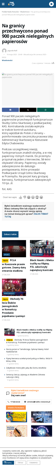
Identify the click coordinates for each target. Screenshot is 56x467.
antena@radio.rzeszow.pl (38, 402)
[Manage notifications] (5, 462)
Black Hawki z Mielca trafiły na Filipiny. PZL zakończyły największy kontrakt (42, 265)
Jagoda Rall (12, 50)
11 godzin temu (13, 364)
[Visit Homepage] (11, 4)
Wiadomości (7, 60)
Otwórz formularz (16, 407)
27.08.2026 (6, 274)
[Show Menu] (3, 4)
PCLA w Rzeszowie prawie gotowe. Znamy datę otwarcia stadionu (14, 265)
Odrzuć (20, 463)
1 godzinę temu (23, 336)
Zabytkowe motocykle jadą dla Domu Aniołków (26, 368)
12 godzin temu (13, 370)
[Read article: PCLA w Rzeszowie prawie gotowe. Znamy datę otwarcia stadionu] (14, 248)
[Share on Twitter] (28, 110)
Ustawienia (33, 463)
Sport (6, 255)
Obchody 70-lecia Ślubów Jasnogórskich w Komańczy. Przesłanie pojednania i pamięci (13, 307)
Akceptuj (8, 463)
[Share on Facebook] (10, 110)
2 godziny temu (13, 345)
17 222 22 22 (15, 402)
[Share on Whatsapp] (45, 110)
